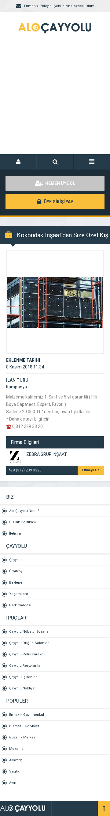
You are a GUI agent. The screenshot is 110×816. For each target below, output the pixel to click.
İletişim (15, 534)
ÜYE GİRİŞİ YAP (58, 201)
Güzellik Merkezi (22, 737)
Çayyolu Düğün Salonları (29, 643)
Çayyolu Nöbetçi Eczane (29, 632)
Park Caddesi (20, 605)
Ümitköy (15, 571)
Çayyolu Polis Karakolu (27, 654)
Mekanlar (17, 749)
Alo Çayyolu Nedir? (24, 511)
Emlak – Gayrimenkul (26, 715)
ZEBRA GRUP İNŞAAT (46, 454)
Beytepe (15, 583)
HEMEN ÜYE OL (59, 183)
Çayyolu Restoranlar (25, 666)
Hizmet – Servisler (24, 726)
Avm (12, 783)
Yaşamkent (18, 594)
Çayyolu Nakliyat (22, 688)
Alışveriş (16, 760)
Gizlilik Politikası (22, 522)
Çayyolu (15, 560)
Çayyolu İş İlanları (23, 677)
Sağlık (14, 771)
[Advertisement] (55, 101)
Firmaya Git (90, 470)
